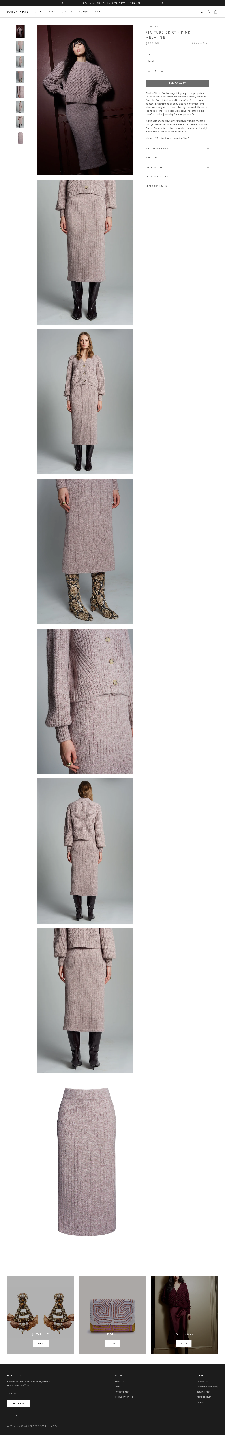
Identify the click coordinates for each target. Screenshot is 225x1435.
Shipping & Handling (207, 1386)
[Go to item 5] (20, 107)
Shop (38, 12)
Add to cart (177, 83)
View (41, 1343)
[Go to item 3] (20, 77)
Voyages (67, 12)
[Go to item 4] (20, 92)
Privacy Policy (122, 1391)
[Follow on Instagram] (16, 1415)
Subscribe (19, 1403)
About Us (119, 1381)
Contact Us (203, 1381)
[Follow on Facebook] (8, 1415)
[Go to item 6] (20, 122)
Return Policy (203, 1391)
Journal (83, 12)
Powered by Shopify (46, 1426)
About (98, 12)
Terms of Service (124, 1396)
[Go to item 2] (20, 61)
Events (51, 12)
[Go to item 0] (20, 31)
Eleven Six (152, 26)
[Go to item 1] (20, 46)
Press (117, 1386)
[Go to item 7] (20, 138)
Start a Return (204, 1396)
